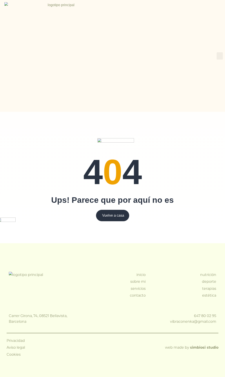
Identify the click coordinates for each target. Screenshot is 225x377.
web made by (191, 347)
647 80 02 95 (205, 315)
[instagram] (121, 318)
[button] (220, 56)
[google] (138, 318)
